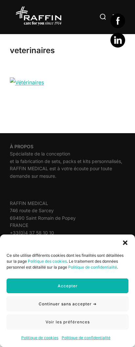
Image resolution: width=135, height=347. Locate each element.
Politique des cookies (47, 261)
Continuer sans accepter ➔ (68, 303)
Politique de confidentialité (92, 267)
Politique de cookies (39, 337)
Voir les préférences (68, 321)
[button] (125, 242)
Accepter (68, 285)
